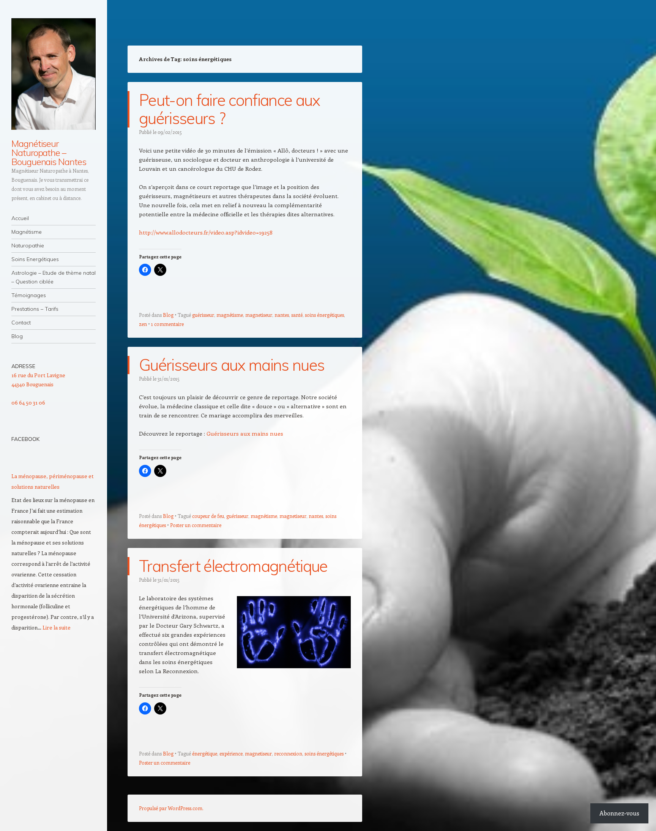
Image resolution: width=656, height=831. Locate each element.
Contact (21, 322)
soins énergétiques (324, 315)
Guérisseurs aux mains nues (231, 365)
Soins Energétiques (35, 259)
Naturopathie (27, 245)
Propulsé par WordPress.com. (171, 808)
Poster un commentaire (195, 525)
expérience (231, 753)
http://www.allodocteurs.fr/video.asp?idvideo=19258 (206, 232)
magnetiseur (258, 315)
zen (143, 324)
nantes (281, 315)
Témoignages (28, 295)
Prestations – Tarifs (34, 308)
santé (297, 315)
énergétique (204, 753)
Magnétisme (26, 231)
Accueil (20, 218)
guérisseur (203, 315)
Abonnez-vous (619, 813)
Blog (17, 336)
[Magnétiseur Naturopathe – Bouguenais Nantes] (53, 74)
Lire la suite (57, 627)
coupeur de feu (208, 516)
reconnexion (288, 753)
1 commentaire (167, 324)
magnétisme (229, 315)
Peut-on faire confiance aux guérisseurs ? (229, 109)
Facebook (25, 439)
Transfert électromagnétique (233, 566)
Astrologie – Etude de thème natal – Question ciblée (53, 277)
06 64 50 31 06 (28, 402)
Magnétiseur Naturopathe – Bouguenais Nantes (48, 152)
